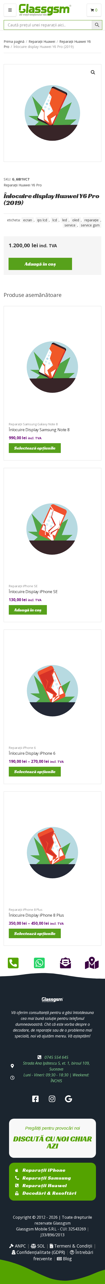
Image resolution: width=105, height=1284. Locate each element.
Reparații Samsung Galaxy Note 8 (33, 424)
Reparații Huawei (42, 41)
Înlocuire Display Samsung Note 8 (39, 429)
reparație (91, 220)
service (69, 225)
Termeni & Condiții (72, 1246)
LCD (54, 220)
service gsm (90, 225)
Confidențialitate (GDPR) (40, 1252)
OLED (75, 220)
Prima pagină (14, 41)
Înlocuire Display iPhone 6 (32, 753)
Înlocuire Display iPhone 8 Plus (36, 915)
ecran (27, 220)
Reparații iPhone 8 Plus (25, 909)
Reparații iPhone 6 (22, 747)
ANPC (20, 1246)
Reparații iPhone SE (23, 586)
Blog (67, 1258)
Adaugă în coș (40, 264)
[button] (93, 72)
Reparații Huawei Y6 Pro (23, 185)
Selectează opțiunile (34, 448)
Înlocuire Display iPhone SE (33, 591)
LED (64, 220)
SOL (40, 1246)
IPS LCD (42, 220)
